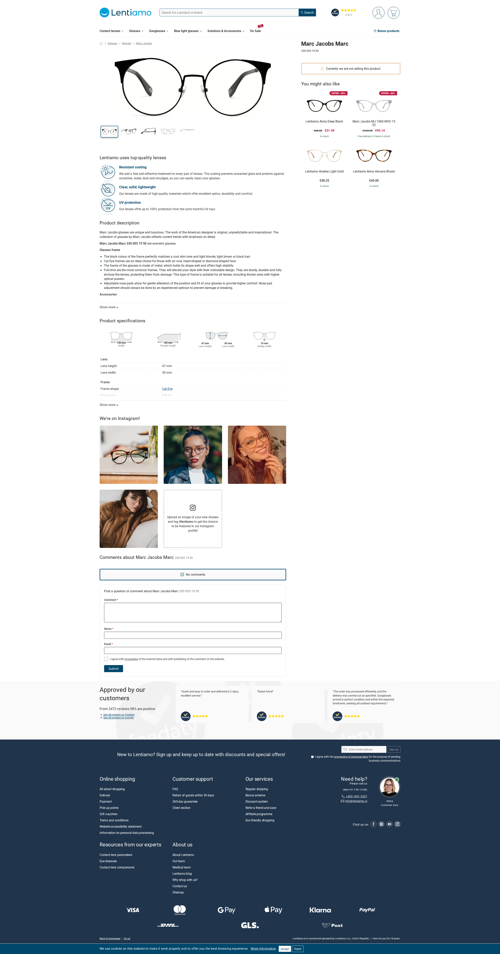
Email (108, 644)
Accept (285, 949)
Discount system (257, 801)
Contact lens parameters (116, 855)
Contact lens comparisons (117, 867)
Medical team (181, 867)
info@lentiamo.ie (356, 801)
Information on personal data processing (127, 833)
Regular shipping (257, 789)
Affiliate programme (259, 814)
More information (263, 948)
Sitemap (178, 892)
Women (126, 43)
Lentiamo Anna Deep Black (324, 121)
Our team (178, 861)
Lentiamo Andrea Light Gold (324, 171)
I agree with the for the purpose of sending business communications (357, 759)
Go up (127, 938)
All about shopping (112, 789)
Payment (106, 801)
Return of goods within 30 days (193, 795)
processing (131, 659)
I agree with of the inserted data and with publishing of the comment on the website (166, 659)
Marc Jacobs (144, 43)
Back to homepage (110, 938)
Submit (114, 668)
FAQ (175, 789)
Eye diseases (108, 861)
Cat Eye (167, 389)
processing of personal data (351, 757)
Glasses (112, 43)
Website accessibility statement (121, 826)
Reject (298, 949)
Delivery (105, 795)
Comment (111, 600)
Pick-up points (109, 808)
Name (108, 629)
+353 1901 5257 (356, 796)
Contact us (179, 886)
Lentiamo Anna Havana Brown (374, 171)
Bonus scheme (255, 795)
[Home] (101, 43)
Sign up (393, 749)
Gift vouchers (108, 814)
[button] (109, 132)
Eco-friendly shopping (260, 820)
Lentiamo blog (182, 873)
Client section (181, 808)
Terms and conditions (114, 820)
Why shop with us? (185, 880)
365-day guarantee (184, 801)
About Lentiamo (183, 855)
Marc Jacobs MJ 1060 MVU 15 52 (374, 123)
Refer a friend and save (261, 808)
